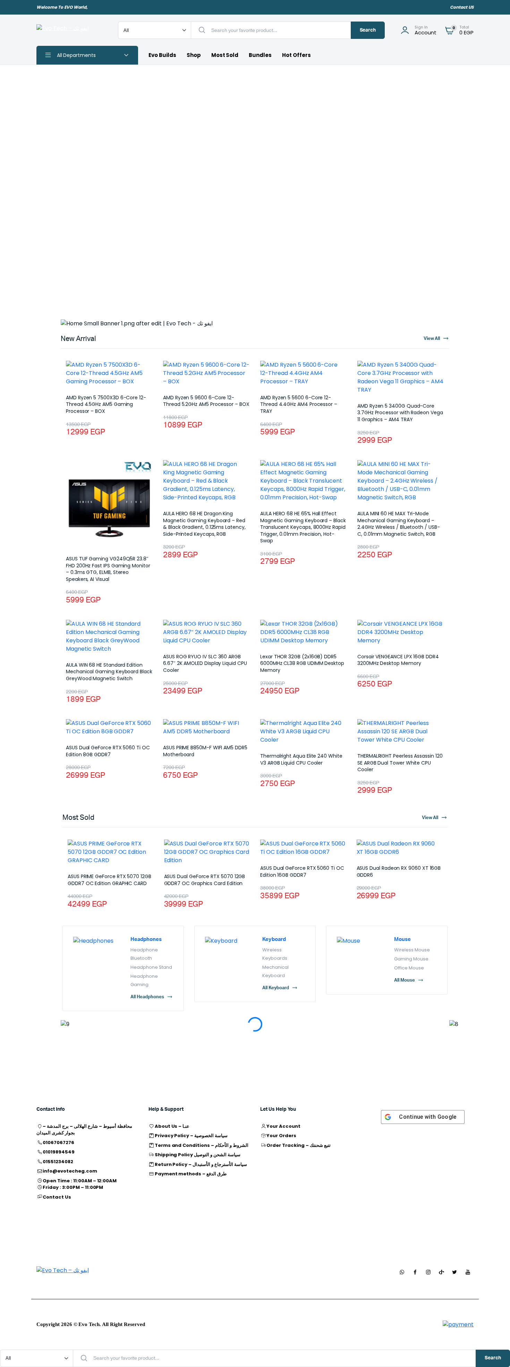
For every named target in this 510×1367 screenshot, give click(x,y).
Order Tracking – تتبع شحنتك (298, 1145)
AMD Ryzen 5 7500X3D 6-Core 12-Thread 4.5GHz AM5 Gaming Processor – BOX (106, 404)
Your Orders (281, 1135)
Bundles (260, 55)
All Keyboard (275, 988)
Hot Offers (296, 55)
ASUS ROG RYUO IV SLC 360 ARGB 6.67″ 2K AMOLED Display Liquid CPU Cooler (205, 663)
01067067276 (58, 1142)
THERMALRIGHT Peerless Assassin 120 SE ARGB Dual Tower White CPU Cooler (400, 762)
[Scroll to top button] (494, 1351)
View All (430, 818)
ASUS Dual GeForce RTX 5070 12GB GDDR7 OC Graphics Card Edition (204, 880)
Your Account (283, 1126)
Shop (194, 55)
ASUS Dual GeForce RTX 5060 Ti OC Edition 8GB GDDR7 (108, 751)
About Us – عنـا (172, 1126)
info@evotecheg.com (70, 1171)
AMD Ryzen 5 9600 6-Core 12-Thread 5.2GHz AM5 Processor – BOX (206, 401)
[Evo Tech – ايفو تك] (70, 30)
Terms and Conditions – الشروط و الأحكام (201, 1145)
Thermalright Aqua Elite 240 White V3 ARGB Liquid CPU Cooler (301, 759)
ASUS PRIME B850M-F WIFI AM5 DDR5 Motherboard (205, 751)
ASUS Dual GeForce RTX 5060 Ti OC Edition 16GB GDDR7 (302, 871)
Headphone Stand (151, 967)
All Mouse (404, 980)
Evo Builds (162, 55)
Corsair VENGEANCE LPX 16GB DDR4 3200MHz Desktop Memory (398, 660)
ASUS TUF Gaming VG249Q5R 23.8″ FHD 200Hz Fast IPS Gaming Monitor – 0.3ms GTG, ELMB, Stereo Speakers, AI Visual (108, 569)
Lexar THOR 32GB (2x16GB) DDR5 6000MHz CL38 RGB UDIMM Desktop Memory (302, 663)
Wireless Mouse (412, 950)
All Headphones (147, 997)
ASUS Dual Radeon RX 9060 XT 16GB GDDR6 (399, 871)
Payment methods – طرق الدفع (191, 1173)
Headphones (146, 939)
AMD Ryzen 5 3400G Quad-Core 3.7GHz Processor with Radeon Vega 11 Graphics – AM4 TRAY (400, 412)
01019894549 (59, 1152)
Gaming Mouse (411, 959)
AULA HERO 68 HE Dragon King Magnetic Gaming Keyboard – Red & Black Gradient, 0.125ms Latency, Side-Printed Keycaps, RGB (204, 523)
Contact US (462, 7)
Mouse (402, 939)
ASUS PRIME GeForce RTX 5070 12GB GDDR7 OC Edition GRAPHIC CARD (109, 880)
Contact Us (57, 1197)
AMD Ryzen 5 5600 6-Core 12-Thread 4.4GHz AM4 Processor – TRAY (298, 404)
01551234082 (58, 1161)
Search (368, 30)
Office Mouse (409, 968)
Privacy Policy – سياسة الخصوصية (191, 1135)
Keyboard (274, 939)
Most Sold (225, 55)
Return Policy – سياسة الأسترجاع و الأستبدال (201, 1164)
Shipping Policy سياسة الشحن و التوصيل (197, 1154)
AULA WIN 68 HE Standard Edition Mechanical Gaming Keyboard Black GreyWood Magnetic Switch (109, 671)
